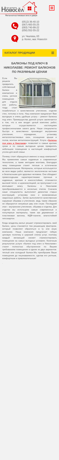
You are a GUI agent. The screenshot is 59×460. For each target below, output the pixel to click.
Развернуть (51, 8)
